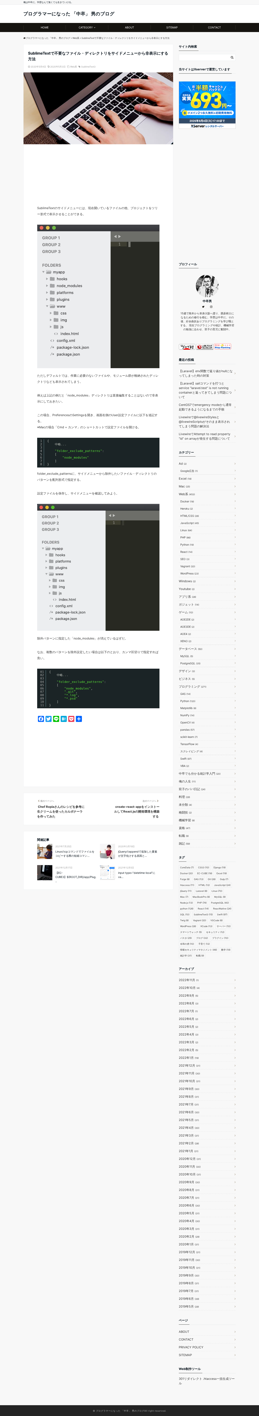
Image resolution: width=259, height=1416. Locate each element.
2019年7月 (189, 1291)
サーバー (224, 926)
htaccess (187, 885)
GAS (185, 693)
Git (212, 879)
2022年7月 (188, 1011)
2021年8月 (189, 1096)
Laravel (201, 891)
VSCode (216, 920)
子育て (204, 943)
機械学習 (187, 820)
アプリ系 (187, 597)
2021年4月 (189, 1128)
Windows (187, 581)
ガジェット (189, 604)
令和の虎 (187, 943)
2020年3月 (189, 1229)
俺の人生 (187, 781)
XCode (206, 926)
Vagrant (187, 566)
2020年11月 (190, 1166)
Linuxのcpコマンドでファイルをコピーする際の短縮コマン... (74, 853)
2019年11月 (189, 1260)
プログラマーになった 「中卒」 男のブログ (69, 13)
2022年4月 (188, 1034)
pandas (187, 729)
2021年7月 (189, 1104)
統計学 (186, 955)
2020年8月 (189, 1190)
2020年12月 (190, 1159)
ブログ (202, 938)
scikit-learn (189, 736)
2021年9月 (189, 1089)
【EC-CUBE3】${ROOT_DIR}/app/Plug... (75, 877)
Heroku (186, 508)
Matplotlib (188, 708)
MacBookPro (201, 896)
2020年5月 (189, 1213)
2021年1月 (188, 1151)
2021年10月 (189, 1081)
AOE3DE (187, 626)
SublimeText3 (88, 66)
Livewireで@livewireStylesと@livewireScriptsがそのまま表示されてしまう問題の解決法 (204, 421)
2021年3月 (189, 1135)
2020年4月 (189, 1221)
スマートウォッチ (191, 932)
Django (219, 867)
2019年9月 (189, 1275)
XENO (185, 641)
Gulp (224, 879)
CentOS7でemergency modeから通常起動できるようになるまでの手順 (205, 407)
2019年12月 (189, 1252)
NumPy (187, 715)
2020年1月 (189, 1244)
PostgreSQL (190, 663)
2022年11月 (189, 980)
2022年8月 (188, 1003)
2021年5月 (189, 1120)
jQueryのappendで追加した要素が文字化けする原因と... (137, 853)
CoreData (187, 867)
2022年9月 (188, 995)
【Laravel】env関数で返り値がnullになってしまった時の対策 (206, 373)
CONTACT (214, 27)
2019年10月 (189, 1267)
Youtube (187, 589)
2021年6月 (189, 1112)
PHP (185, 537)
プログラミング (192, 686)
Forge (185, 879)
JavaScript (189, 523)
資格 (184, 828)
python (186, 908)
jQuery (186, 891)
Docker (187, 501)
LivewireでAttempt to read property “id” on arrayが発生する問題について (204, 436)
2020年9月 (189, 1182)
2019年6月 (189, 1299)
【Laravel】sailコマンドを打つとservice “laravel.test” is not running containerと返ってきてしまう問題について (205, 390)
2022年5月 (188, 1026)
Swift (186, 758)
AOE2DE (187, 619)
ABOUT (129, 27)
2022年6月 (188, 1019)
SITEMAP (172, 27)
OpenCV (187, 722)
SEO (184, 559)
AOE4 (185, 633)
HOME (45, 27)
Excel (185, 478)
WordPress (189, 573)
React (186, 551)
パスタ (186, 938)
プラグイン (220, 938)
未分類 (185, 804)
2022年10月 (189, 988)
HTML (204, 885)
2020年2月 (189, 1236)
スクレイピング (191, 751)
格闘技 (185, 812)
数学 (225, 949)
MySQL (186, 656)
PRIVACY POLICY (191, 1347)
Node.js (186, 902)
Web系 (73, 66)
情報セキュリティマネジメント (198, 949)
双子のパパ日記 (192, 789)
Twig (184, 920)
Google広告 (189, 470)
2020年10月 (190, 1174)
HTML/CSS (189, 515)
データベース (190, 649)
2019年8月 (189, 1283)
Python (187, 544)
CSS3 (203, 867)
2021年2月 (189, 1143)
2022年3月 (188, 1042)
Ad (183, 463)
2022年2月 (188, 1050)
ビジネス (187, 679)
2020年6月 (189, 1205)
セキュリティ (215, 932)
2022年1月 (189, 1058)
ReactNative (222, 908)
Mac (184, 486)
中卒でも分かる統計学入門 (200, 773)
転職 (184, 836)
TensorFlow (189, 744)
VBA (184, 765)
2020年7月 (189, 1197)
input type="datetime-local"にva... (136, 875)
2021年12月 (189, 1065)
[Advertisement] (98, 176)
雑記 (184, 843)
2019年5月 (189, 1306)
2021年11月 (189, 1073)
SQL (184, 914)
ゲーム (186, 612)
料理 (184, 797)
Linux (186, 530)
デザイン (187, 671)
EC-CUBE (204, 873)
